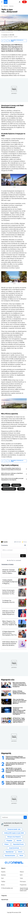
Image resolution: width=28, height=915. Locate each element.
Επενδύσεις (16, 485)
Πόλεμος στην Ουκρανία (14, 836)
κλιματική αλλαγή (14, 848)
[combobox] (14, 817)
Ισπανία (20, 851)
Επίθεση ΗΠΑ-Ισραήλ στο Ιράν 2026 (14, 833)
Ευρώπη (3, 871)
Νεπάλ (21, 855)
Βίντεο (3, 884)
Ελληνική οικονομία (8, 488)
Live (24, 1)
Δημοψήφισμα (10, 851)
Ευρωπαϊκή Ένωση (18, 844)
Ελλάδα (21, 488)
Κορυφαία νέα (7, 680)
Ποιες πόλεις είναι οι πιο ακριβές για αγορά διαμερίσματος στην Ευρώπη (12, 479)
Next (2, 878)
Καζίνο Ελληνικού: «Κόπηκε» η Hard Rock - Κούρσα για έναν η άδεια (12, 474)
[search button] (25, 817)
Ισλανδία (19, 840)
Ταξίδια (3, 881)
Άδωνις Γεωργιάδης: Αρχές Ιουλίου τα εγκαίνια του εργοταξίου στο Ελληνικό (11, 469)
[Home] (1, 6)
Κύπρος (7, 844)
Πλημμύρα (9, 840)
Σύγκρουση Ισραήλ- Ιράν (14, 829)
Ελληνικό (5, 485)
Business (6, 6)
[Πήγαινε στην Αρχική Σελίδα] (5, 2)
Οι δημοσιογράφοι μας (7, 888)
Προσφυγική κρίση (10, 855)
